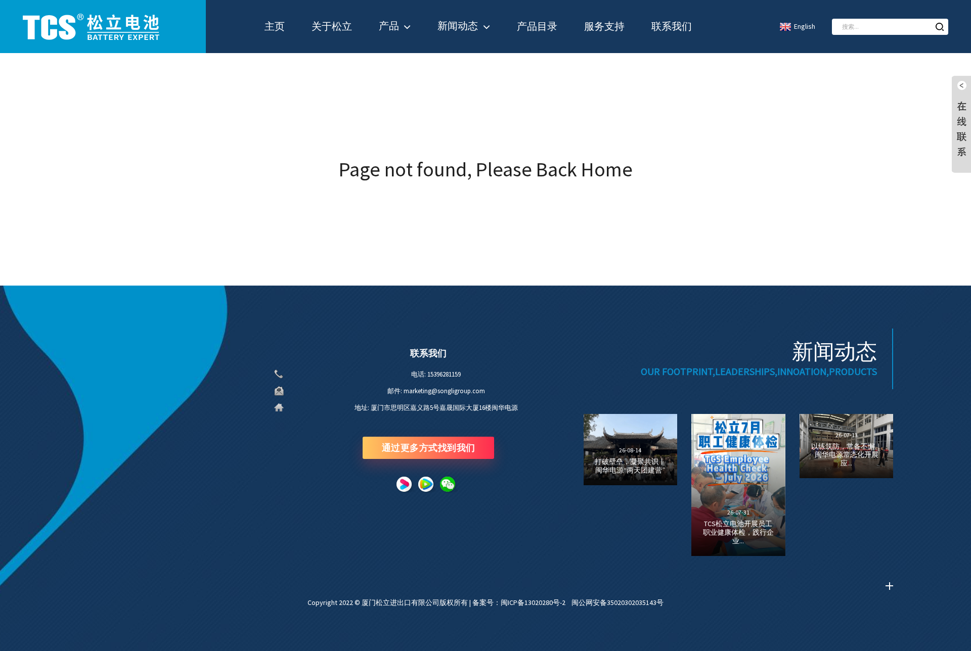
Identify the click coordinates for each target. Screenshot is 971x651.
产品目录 (537, 26)
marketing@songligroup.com (444, 391)
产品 (389, 25)
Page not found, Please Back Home (486, 169)
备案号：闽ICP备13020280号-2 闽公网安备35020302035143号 (568, 602)
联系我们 (671, 26)
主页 (274, 26)
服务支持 (604, 26)
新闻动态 (457, 25)
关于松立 (332, 26)
